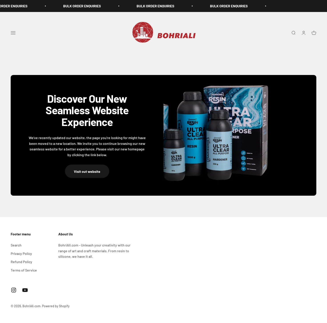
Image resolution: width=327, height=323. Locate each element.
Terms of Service (24, 270)
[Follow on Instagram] (14, 290)
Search (16, 245)
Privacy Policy (21, 253)
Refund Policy (21, 262)
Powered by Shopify (56, 306)
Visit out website (87, 171)
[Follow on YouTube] (25, 290)
